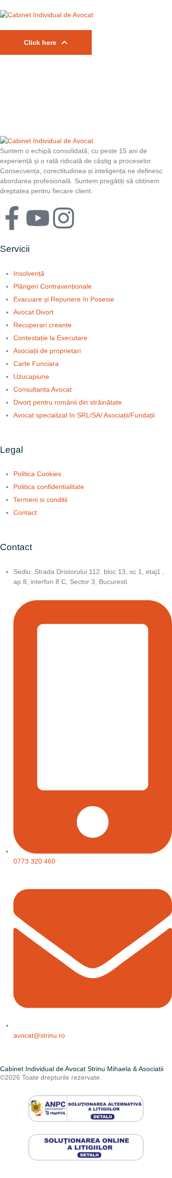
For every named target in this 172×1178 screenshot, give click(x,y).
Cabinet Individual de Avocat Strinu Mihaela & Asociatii (81, 1069)
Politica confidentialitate (48, 486)
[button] (46, 42)
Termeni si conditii (40, 499)
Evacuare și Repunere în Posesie (63, 299)
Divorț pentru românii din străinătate (67, 402)
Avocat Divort (33, 312)
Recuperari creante (42, 325)
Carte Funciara (36, 363)
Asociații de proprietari (47, 350)
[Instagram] (63, 218)
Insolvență (28, 273)
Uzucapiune (31, 376)
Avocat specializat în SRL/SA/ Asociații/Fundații (84, 415)
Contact (25, 512)
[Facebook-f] (12, 218)
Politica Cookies (37, 474)
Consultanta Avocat (42, 389)
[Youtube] (38, 218)
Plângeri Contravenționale (52, 286)
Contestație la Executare (50, 338)
